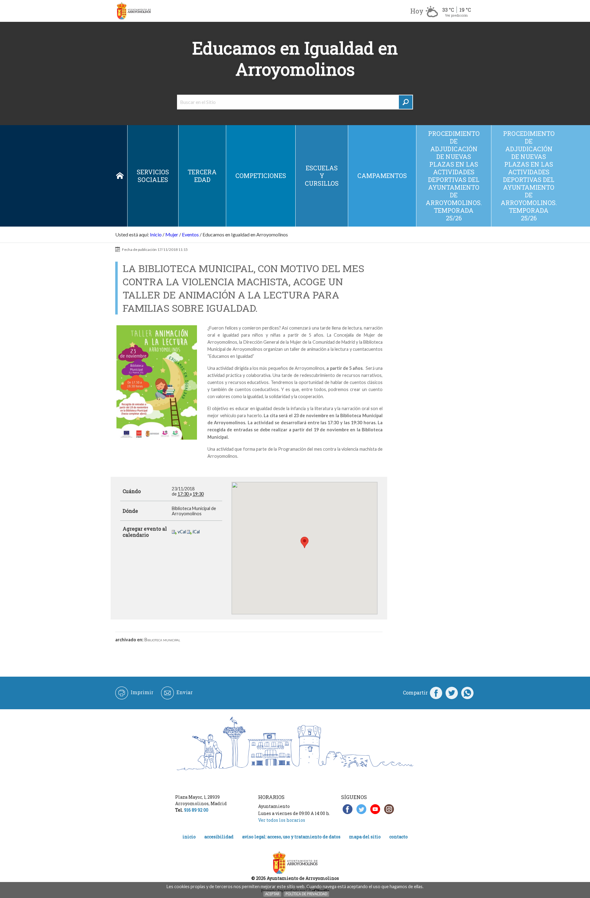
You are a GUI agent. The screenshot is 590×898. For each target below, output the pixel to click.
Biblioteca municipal (162, 639)
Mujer (171, 234)
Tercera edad (202, 176)
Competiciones (260, 176)
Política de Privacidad (306, 894)
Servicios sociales (153, 176)
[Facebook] (436, 692)
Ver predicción (456, 15)
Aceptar (272, 894)
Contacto (398, 837)
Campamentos (382, 176)
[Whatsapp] (467, 692)
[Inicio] (133, 11)
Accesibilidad (219, 837)
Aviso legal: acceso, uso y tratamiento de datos (291, 837)
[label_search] (405, 102)
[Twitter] (452, 692)
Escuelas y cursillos (322, 175)
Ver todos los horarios (281, 820)
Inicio (120, 176)
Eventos (190, 234)
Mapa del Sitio (365, 837)
